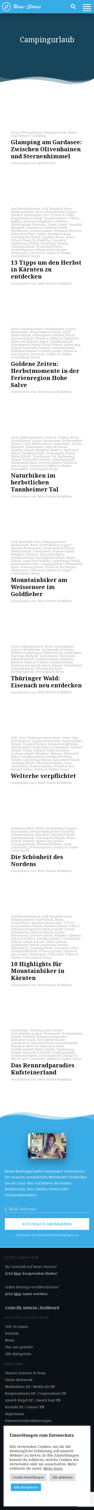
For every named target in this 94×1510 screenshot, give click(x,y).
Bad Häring (19, 1030)
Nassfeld (56, 208)
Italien (72, 132)
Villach (74, 218)
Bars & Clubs (64, 215)
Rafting (16, 221)
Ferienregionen (22, 249)
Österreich (37, 253)
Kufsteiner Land (23, 1040)
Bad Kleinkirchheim (25, 208)
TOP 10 (48, 215)
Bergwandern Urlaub (27, 218)
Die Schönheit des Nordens (37, 860)
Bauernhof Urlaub (54, 243)
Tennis (52, 224)
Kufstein (29, 1036)
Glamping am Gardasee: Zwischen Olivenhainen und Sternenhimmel (46, 149)
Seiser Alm (70, 737)
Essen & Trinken (57, 437)
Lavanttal (59, 240)
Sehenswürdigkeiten (38, 221)
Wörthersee (19, 230)
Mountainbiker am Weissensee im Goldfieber (39, 587)
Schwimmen (34, 227)
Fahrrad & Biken (23, 234)
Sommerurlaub (41, 230)
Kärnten (17, 215)
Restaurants (32, 215)
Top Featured (21, 135)
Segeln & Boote (53, 237)
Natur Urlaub (52, 344)
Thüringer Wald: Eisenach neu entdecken (46, 681)
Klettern (75, 230)
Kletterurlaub (21, 224)
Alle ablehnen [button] (62, 1477)
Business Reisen (55, 218)
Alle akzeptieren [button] (26, 1487)
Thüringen (67, 656)
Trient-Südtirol (34, 750)
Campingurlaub (54, 132)
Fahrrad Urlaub (56, 227)
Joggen (71, 212)
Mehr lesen (53, 1468)
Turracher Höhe (66, 948)
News (40, 212)
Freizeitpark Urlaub (26, 237)
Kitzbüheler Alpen (34, 341)
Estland (28, 841)
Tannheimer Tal (44, 456)
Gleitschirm (61, 443)
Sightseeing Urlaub (25, 243)
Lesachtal (75, 224)
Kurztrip (39, 224)
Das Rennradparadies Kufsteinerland (42, 1068)
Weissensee (19, 253)
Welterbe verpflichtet (43, 776)
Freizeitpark (20, 256)
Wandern (61, 230)
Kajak (62, 224)
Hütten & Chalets (59, 253)
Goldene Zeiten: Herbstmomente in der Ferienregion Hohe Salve (45, 374)
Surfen (60, 932)
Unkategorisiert (22, 212)
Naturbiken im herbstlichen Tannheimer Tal (35, 482)
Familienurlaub (59, 234)
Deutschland (72, 665)
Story (15, 132)
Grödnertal (54, 756)
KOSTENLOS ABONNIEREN (47, 1224)
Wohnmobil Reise (49, 246)
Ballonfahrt (19, 469)
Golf (45, 208)
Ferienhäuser (55, 212)
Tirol (66, 332)
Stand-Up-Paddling (37, 240)
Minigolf (17, 227)
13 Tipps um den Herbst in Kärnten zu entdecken (46, 269)
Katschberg (19, 948)
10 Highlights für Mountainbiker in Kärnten (37, 971)
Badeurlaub (20, 545)
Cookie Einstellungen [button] (28, 1477)
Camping (39, 135)
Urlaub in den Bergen (51, 249)
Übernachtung (30, 132)
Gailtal (41, 234)
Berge (35, 256)
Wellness (61, 221)
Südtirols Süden (57, 750)
